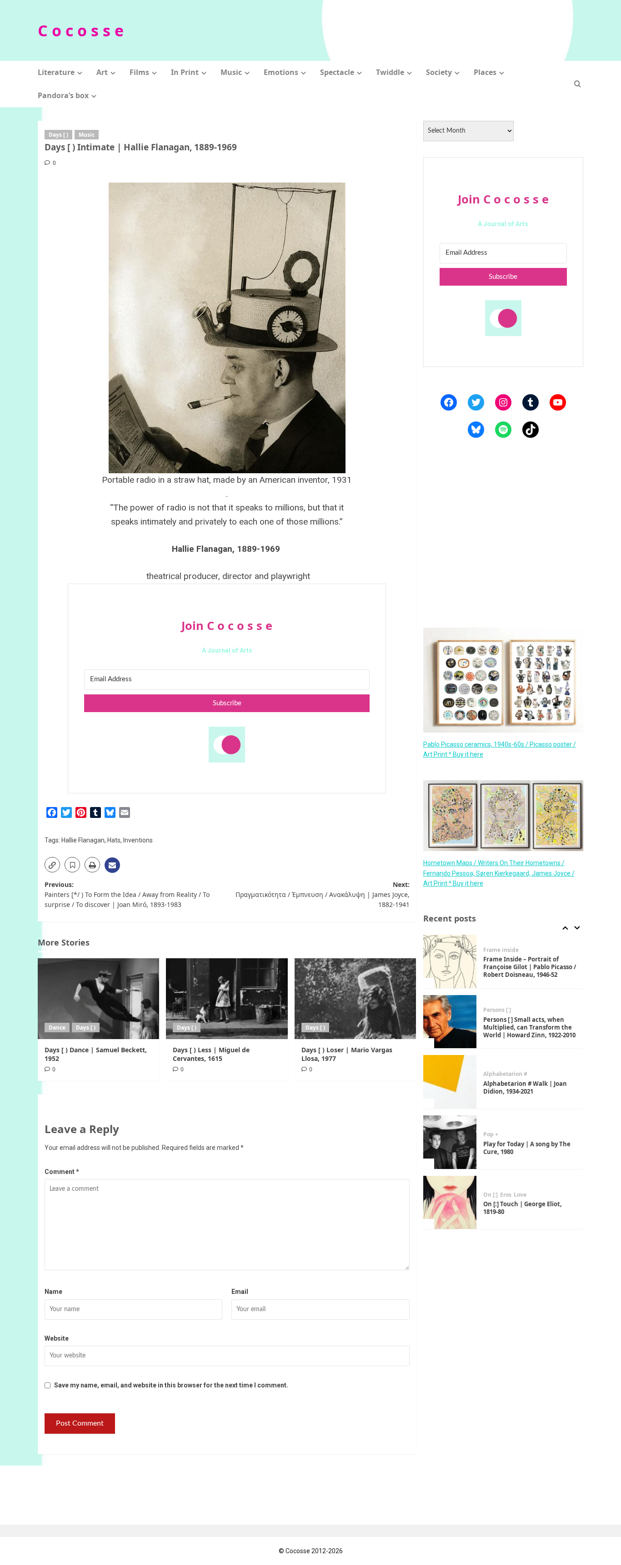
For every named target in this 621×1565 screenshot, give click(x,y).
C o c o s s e (81, 30)
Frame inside (501, 950)
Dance (57, 1027)
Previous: (127, 894)
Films (139, 72)
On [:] (490, 1195)
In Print (185, 72)
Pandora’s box (63, 95)
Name (53, 1291)
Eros (505, 1195)
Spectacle (337, 72)
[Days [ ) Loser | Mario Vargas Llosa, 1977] (355, 998)
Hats (113, 840)
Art (102, 72)
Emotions (281, 72)
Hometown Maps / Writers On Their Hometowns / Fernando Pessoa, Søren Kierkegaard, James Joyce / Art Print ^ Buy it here (499, 873)
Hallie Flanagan (83, 840)
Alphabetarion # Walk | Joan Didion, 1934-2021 (525, 1087)
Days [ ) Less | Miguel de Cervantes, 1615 (211, 1053)
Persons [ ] (497, 1010)
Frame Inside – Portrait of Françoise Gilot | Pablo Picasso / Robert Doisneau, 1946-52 (529, 967)
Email (239, 1291)
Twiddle (390, 72)
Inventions (138, 840)
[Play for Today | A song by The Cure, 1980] (450, 1142)
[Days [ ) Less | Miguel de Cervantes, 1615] (226, 998)
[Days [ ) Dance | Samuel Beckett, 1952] (98, 998)
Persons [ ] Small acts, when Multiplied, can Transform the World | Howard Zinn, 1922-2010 (529, 1027)
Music (231, 72)
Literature (56, 72)
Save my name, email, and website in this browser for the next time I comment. (171, 1385)
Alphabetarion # (505, 1074)
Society (439, 72)
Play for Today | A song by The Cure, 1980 (527, 1148)
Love (520, 1195)
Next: (322, 894)
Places (485, 72)
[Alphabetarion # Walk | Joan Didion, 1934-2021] (450, 1082)
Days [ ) (58, 135)
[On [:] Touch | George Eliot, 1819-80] (450, 1202)
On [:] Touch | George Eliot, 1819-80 (522, 1208)
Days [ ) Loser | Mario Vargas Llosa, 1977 (346, 1053)
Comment (62, 1171)
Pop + (490, 1134)
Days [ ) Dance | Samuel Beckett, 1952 (96, 1053)
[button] (577, 84)
